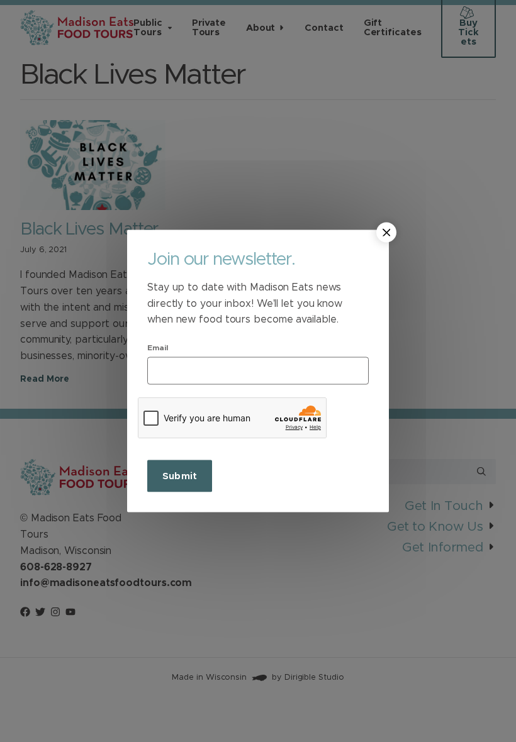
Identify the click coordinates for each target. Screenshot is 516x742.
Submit (179, 475)
